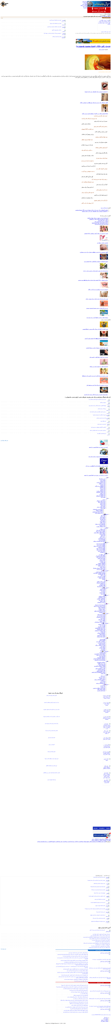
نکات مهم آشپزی (101, 574)
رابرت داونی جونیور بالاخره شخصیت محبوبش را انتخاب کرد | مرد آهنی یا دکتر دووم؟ (74, 985)
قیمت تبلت (103, 505)
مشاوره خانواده (102, 596)
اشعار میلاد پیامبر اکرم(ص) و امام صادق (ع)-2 (98, 886)
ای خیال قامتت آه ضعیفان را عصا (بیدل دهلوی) (97, 915)
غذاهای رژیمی (102, 620)
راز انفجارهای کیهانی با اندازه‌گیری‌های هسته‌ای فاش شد (79, 1008)
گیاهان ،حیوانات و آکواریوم (99, 666)
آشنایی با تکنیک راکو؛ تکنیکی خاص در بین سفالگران (51, 772)
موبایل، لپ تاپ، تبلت (100, 655)
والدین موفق (102, 601)
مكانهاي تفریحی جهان (100, 548)
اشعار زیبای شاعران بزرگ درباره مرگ (51, 730)
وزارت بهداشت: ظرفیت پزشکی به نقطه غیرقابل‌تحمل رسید (100, 935)
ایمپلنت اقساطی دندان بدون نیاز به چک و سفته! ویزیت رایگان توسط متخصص (91, 210)
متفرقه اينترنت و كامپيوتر (100, 660)
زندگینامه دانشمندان (101, 662)
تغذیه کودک (103, 631)
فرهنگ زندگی (102, 517)
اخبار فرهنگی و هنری (100, 491)
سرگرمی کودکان (101, 624)
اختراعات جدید (102, 656)
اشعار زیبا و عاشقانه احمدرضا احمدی (55, 20)
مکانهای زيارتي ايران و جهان (99, 546)
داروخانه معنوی (102, 644)
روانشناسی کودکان (101, 633)
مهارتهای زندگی (102, 577)
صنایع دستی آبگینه (103, 402)
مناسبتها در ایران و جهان (100, 524)
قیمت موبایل (102, 504)
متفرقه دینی (102, 650)
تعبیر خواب (93, 840)
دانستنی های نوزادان (101, 636)
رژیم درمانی (102, 536)
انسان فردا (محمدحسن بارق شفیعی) (99, 877)
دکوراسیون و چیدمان (100, 582)
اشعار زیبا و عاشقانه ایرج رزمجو (100, 899)
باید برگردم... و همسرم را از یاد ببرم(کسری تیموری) (51, 716)
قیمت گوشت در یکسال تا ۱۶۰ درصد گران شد (102, 944)
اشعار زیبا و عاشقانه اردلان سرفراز (55, 23)
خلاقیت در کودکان (101, 626)
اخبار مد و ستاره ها (101, 586)
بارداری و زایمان (101, 608)
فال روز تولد (98, 840)
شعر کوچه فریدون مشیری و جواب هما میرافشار (97, 218)
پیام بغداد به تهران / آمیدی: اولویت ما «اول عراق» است (101, 934)
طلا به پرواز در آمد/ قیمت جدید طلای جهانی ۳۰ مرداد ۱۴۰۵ (101, 959)
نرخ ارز (103, 499)
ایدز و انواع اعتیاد (101, 538)
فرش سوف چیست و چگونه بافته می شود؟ (51, 758)
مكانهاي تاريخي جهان (100, 549)
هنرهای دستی (102, 521)
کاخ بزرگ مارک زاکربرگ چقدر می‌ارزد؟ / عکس (97, 930)
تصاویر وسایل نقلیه (101, 689)
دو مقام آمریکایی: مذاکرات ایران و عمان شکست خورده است (78, 952)
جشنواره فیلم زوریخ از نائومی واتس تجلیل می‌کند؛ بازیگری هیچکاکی (99, 998)
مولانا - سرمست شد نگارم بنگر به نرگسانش (98, 219)
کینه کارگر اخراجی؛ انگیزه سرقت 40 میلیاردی (102, 941)
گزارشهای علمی (101, 664)
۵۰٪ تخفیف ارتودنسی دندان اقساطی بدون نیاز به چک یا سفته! (95, 211)
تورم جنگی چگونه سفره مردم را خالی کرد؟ (81, 981)
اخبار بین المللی (102, 483)
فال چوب (103, 840)
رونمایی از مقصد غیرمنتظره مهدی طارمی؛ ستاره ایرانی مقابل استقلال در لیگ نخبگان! (74, 1000)
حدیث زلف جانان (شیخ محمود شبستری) (93, 46)
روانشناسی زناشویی (101, 598)
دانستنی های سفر (101, 551)
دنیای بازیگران (102, 525)
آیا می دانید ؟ (102, 667)
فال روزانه (94, 839)
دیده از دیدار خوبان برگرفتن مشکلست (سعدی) (51, 702)
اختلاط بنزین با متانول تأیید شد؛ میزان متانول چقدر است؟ (101, 940)
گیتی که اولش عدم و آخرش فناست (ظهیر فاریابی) (97, 896)
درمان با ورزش (102, 677)
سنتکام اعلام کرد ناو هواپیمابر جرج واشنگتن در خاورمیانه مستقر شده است (76, 979)
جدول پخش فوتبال (61, 841)
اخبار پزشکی (102, 493)
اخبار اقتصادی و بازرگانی (100, 486)
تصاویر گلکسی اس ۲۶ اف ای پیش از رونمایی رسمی (79, 1005)
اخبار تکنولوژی (102, 494)
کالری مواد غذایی (73, 841)
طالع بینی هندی (107, 840)
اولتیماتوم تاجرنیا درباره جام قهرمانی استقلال (80, 995)
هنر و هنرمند (102, 519)
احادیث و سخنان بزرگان (100, 645)
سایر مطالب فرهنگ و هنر (4, 440)
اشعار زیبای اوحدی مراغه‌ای (56, 36)
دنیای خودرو (102, 685)
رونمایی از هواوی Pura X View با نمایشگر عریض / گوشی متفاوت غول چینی (76, 1010)
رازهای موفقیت (102, 609)
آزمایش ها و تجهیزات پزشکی (99, 541)
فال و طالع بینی (102, 554)
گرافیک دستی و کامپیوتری (99, 653)
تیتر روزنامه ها (102, 478)
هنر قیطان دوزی (103, 421)
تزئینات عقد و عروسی (100, 571)
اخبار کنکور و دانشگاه (100, 495)
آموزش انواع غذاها (101, 614)
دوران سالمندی (102, 612)
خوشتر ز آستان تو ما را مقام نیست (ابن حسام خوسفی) (96, 880)
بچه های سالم (102, 634)
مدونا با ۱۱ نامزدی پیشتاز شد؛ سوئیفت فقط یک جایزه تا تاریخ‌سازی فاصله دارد (75, 988)
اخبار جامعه (102, 484)
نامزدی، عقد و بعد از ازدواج (99, 606)
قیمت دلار (79, 841)
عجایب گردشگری (101, 547)
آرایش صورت (102, 590)
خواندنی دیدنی (102, 559)
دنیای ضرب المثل (101, 565)
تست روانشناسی (101, 597)
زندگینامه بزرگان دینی (100, 641)
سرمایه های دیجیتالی (101, 500)
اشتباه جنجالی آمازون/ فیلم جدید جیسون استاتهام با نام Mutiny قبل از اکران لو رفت (96, 937)
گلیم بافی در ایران (51, 744)
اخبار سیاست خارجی (100, 482)
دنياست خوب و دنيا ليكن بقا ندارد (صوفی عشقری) (51, 709)
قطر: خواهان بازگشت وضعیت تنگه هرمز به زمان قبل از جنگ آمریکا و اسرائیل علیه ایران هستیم (72, 954)
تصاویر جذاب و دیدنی (101, 569)
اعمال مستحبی (102, 647)
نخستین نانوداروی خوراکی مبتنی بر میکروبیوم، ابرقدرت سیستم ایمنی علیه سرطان (96, 943)
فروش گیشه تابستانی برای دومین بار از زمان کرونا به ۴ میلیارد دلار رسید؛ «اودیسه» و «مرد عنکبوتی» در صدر (99, 1007)
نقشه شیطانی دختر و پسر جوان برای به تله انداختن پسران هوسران (99, 947)
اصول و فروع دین (101, 642)
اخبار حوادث (102, 489)
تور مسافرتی (102, 552)
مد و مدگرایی (102, 584)
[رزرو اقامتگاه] (93, 43)
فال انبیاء (104, 839)
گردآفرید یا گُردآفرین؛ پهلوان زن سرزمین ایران (98, 427)
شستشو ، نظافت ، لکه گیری (99, 573)
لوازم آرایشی (102, 589)
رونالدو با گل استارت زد (84, 993)
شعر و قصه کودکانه (101, 629)
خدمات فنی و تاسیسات (98, 509)
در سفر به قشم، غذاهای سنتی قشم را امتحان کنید (98, 411)
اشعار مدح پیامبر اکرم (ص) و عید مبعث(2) (98, 889)
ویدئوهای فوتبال (84, 841)
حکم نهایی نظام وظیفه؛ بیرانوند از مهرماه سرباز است (79, 991)
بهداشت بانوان (102, 533)
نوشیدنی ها (103, 618)
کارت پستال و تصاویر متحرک (99, 568)
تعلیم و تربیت (102, 625)
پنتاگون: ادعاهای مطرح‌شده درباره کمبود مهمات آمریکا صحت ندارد (77, 970)
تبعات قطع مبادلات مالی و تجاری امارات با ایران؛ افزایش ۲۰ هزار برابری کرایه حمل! (74, 975)
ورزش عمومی (102, 678)
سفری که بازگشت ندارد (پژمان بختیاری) (99, 414)
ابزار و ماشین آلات (99, 513)
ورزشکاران (103, 680)
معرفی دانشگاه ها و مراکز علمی (98, 672)
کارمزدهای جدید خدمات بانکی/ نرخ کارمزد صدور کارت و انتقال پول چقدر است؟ (75, 956)
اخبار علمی (103, 673)
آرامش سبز (102, 646)
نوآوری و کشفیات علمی (100, 668)
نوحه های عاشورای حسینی (51, 779)
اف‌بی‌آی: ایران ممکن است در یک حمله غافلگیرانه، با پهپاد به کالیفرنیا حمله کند (75, 969)
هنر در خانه (103, 575)
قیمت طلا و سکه (90, 841)
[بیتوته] (4, 6)
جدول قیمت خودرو (101, 690)
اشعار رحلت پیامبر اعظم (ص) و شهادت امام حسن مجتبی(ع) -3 (95, 908)
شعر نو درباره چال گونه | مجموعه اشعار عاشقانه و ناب (97, 399)
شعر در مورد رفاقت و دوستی (105, 31)
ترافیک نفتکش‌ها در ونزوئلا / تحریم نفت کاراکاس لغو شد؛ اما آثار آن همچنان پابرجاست (74, 960)
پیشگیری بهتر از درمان (100, 531)
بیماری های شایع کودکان (100, 628)
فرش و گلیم (102, 522)
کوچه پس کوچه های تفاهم (99, 611)
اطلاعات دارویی (102, 540)
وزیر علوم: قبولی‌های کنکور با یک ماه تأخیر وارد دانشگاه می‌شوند (99, 938)
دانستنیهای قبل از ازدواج (100, 604)
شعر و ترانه (102, 16)
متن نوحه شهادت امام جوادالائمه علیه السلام (98, 921)
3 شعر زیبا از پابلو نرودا (103, 220)
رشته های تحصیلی (101, 669)
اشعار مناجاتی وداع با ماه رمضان (51, 695)
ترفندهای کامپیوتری (101, 657)
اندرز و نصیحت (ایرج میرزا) (100, 911)
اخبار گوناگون (102, 487)
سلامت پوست (102, 592)
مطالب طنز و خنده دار (100, 555)
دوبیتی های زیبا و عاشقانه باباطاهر (51, 765)
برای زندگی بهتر (102, 600)
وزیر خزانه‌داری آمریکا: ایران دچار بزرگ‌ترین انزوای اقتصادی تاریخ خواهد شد (76, 962)
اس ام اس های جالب (100, 557)
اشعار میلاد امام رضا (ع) (51, 751)
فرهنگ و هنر (107, 16)
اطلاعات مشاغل (99, 510)
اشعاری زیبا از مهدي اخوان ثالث (101, 221)
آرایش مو (103, 591)
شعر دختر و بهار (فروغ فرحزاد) (101, 224)
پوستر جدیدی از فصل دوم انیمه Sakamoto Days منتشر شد (101, 1014)
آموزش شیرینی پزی (101, 615)
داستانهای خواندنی (101, 563)
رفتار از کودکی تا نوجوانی (100, 630)
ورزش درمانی (102, 537)
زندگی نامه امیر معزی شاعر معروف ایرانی (51, 723)
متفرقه (103, 579)
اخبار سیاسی (102, 481)
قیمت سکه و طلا (101, 502)
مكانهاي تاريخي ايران (101, 544)
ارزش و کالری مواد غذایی (99, 622)
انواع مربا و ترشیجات (100, 617)
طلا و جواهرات (102, 585)
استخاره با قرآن (99, 839)
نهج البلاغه (52, 841)
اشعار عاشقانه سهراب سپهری (100, 905)
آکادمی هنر (103, 515)
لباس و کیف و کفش (101, 581)
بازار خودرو (103, 686)
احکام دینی (103, 649)
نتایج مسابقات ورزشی (100, 683)
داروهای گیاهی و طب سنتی (99, 532)
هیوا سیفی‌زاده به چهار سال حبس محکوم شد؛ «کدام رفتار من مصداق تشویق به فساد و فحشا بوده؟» (72, 986)
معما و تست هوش (101, 558)
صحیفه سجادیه (40, 841)
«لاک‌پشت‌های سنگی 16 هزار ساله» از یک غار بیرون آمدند (78, 990)
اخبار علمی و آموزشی (100, 492)
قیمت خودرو (102, 503)
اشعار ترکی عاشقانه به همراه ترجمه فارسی (54, 26)
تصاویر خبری (102, 480)
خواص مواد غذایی (101, 619)
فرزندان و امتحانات (101, 602)
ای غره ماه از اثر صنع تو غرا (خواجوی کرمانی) (98, 902)
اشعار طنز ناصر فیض (51, 737)
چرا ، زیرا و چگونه (101, 663)
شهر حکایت (102, 562)
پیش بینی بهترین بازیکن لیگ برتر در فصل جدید (80, 998)
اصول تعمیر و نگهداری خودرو (99, 688)
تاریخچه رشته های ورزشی (99, 679)
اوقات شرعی (102, 639)
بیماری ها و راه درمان (100, 530)
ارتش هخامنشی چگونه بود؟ (101, 433)
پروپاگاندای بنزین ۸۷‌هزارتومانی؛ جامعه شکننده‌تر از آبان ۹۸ (100, 946)
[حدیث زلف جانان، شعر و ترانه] (97, 69)
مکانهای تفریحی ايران (100, 543)
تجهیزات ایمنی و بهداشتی (97, 511)
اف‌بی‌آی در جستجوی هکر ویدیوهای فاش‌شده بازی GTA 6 (79, 1003)
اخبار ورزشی (102, 488)
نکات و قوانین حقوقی (100, 671)
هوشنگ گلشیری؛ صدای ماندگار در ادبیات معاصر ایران (97, 405)
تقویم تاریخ (103, 497)
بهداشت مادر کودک (101, 635)
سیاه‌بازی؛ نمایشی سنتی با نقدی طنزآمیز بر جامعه (98, 430)
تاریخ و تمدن (102, 520)
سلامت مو (103, 593)
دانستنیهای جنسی (101, 607)
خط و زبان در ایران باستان (101, 424)
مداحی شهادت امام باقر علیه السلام (99, 883)
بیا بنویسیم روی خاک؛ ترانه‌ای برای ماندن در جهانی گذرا (52, 33)
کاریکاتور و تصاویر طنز (100, 564)
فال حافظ (108, 839)
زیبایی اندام (103, 675)
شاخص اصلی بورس (101, 506)
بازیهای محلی (102, 566)
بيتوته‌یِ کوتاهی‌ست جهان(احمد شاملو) (100, 222)
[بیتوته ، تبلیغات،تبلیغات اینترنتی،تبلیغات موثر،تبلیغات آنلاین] (98, 12)
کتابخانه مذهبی (102, 640)
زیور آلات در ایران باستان (102, 408)
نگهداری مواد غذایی (101, 576)
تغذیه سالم (103, 535)
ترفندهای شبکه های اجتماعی (99, 658)
